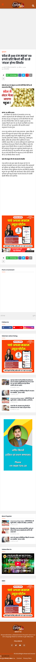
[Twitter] (23, 75)
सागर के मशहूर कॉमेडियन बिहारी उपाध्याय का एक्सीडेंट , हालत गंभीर (22, 391)
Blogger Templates (6, 658)
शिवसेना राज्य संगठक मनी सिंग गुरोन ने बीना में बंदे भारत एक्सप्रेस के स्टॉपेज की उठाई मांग (21, 530)
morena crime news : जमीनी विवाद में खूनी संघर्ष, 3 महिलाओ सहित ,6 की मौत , (22, 399)
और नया (3, 316)
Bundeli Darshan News (7, 654)
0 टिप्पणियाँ (6, 69)
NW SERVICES (5, 656)
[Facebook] (19, 75)
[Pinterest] (27, 75)
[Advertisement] (18, 29)
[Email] (30, 75)
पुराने (34, 316)
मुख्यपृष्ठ (4, 52)
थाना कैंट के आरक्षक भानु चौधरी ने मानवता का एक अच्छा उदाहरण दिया (20, 406)
